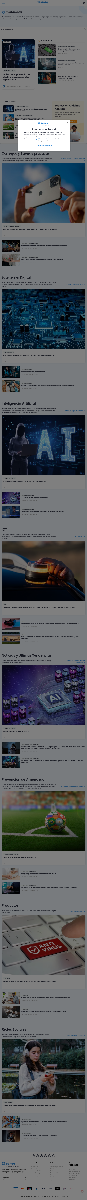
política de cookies (42, 139)
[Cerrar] (68, 122)
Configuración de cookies (44, 145)
